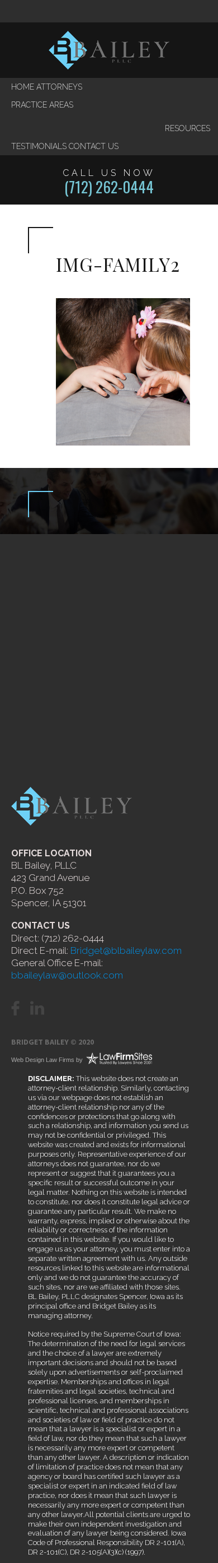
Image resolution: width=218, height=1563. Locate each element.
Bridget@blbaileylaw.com (126, 950)
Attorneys (59, 86)
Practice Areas (42, 104)
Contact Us (94, 146)
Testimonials (39, 146)
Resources (187, 128)
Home (22, 86)
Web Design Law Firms (42, 1059)
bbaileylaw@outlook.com (67, 975)
